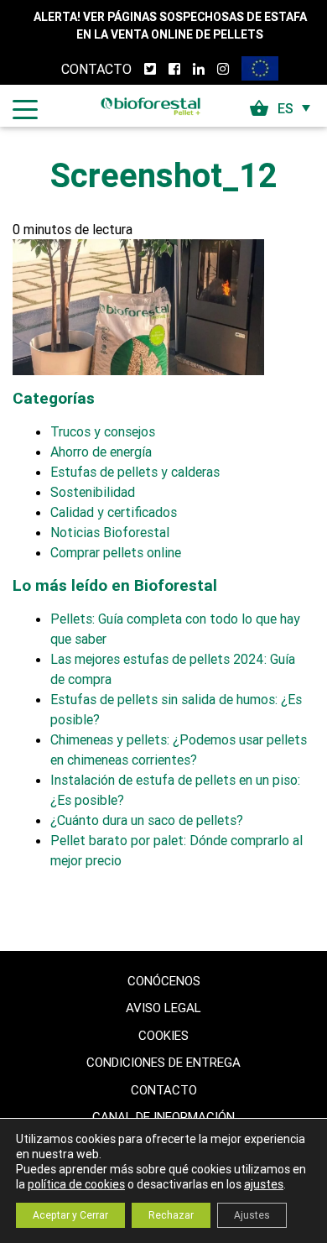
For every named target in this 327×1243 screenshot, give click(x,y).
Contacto (96, 68)
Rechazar (171, 1215)
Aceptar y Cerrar (70, 1215)
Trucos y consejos (102, 431)
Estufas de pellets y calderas (135, 471)
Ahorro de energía (101, 451)
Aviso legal (163, 1008)
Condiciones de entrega (163, 1062)
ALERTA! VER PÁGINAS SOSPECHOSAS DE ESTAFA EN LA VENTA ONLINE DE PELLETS (170, 25)
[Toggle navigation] (25, 108)
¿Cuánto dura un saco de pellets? (146, 820)
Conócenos (163, 981)
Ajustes (252, 1215)
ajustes (263, 1184)
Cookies (163, 1035)
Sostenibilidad (92, 491)
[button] (296, 108)
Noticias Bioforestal (109, 532)
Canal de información (163, 1117)
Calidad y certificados (113, 512)
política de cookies (76, 1184)
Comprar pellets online (115, 552)
